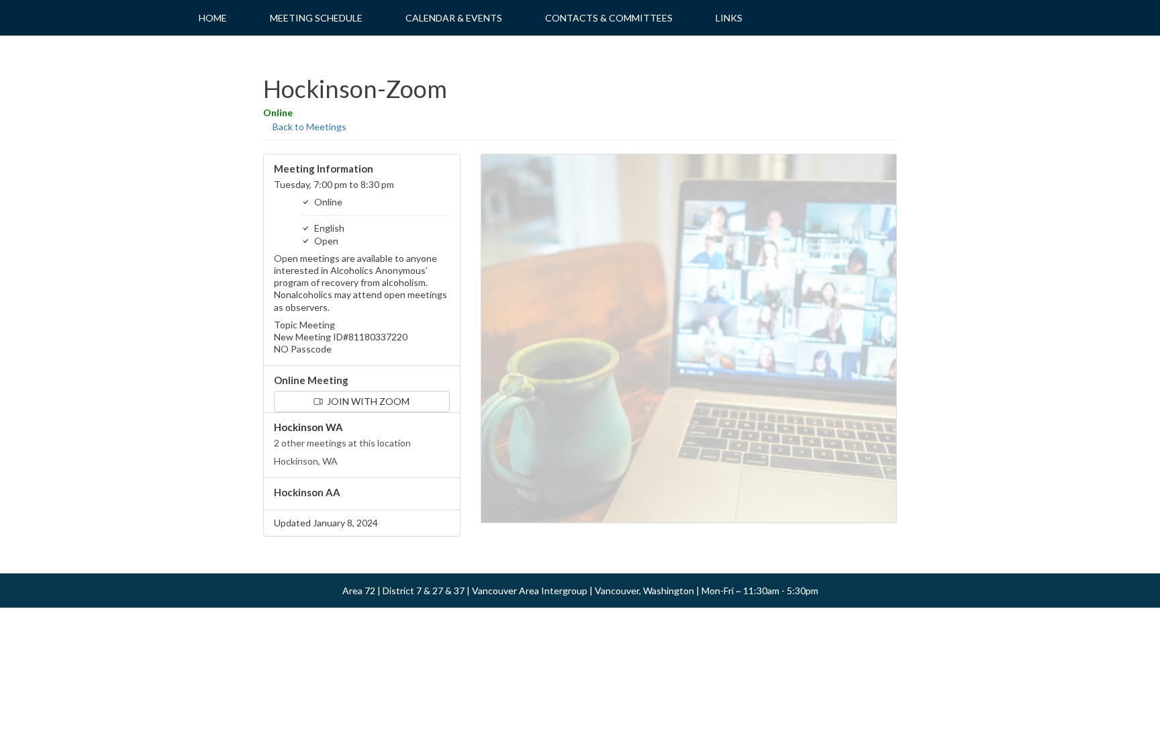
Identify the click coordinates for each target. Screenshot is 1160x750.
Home (213, 18)
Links (729, 18)
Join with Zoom (367, 401)
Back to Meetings (308, 126)
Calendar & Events (453, 18)
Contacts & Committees (609, 18)
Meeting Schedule (316, 18)
